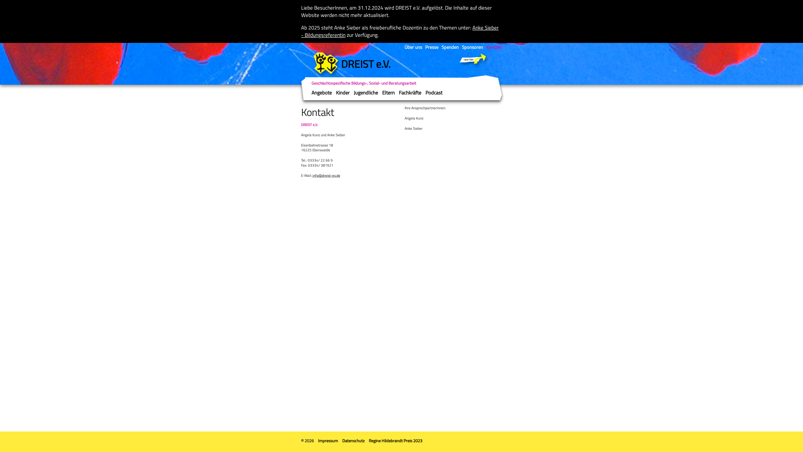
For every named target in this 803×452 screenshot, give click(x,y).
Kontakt (494, 47)
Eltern (388, 92)
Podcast (434, 92)
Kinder (343, 92)
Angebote (322, 92)
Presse (432, 47)
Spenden (450, 47)
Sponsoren (472, 47)
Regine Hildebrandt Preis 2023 (395, 440)
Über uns (413, 47)
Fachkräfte (410, 92)
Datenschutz (353, 440)
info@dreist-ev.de (326, 175)
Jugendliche (366, 92)
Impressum (328, 440)
